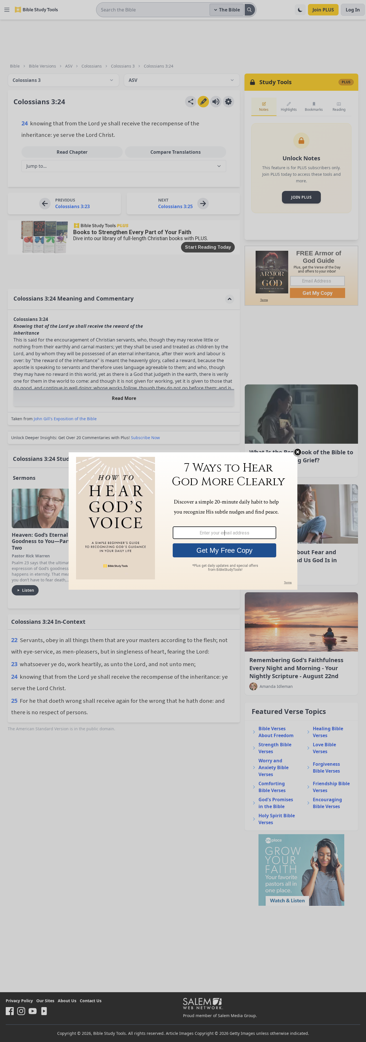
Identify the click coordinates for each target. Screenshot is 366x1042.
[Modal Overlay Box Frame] (183, 521)
